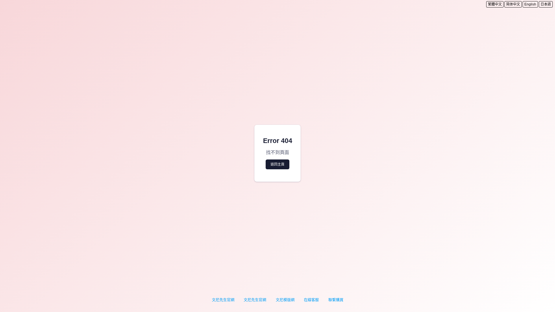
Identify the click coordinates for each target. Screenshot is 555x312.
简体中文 (513, 4)
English (530, 4)
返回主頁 (277, 164)
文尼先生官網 (223, 300)
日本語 (546, 4)
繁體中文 (495, 4)
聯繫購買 (335, 300)
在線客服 (311, 300)
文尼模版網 (285, 300)
